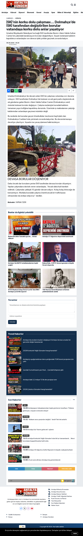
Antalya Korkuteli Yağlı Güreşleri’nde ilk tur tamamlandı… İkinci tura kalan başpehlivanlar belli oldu (49, 440)
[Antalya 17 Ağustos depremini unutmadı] (58, 225)
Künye (10, 517)
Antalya (5, 12)
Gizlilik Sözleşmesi (14, 514)
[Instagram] (28, 508)
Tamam (75, 533)
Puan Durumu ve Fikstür (58, 498)
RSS (23, 526)
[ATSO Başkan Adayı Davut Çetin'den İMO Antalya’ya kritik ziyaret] (24, 278)
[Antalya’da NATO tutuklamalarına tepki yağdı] (24, 252)
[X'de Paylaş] (12, 90)
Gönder (12, 322)
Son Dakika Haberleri (58, 503)
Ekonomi (30, 12)
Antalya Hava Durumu (58, 492)
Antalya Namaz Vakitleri (59, 494)
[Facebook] (21, 508)
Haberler (9, 18)
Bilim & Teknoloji (64, 12)
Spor (53, 12)
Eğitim (75, 12)
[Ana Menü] (75, 5)
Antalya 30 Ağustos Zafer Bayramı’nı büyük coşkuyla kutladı (48, 450)
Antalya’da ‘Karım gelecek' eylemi (38, 430)
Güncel (13, 12)
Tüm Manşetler (56, 501)
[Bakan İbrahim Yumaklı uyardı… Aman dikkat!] (24, 225)
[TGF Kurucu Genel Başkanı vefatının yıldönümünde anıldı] (58, 278)
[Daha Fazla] (20, 90)
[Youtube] (32, 508)
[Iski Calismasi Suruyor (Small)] (41, 151)
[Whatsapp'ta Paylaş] (16, 90)
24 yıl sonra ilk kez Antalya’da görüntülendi (41, 460)
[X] (24, 508)
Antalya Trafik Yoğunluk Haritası (61, 496)
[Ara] (72, 5)
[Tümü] (74, 400)
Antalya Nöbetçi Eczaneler (60, 489)
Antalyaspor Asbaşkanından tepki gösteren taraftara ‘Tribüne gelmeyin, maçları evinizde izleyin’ (48, 409)
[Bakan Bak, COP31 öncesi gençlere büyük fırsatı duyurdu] (58, 252)
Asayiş (46, 12)
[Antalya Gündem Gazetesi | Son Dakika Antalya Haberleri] (17, 5)
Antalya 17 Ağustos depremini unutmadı (57, 236)
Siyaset (22, 12)
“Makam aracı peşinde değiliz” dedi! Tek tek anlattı (45, 419)
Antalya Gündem (48, 517)
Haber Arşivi (55, 505)
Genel (38, 12)
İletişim (45, 514)
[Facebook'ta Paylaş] (8, 90)
